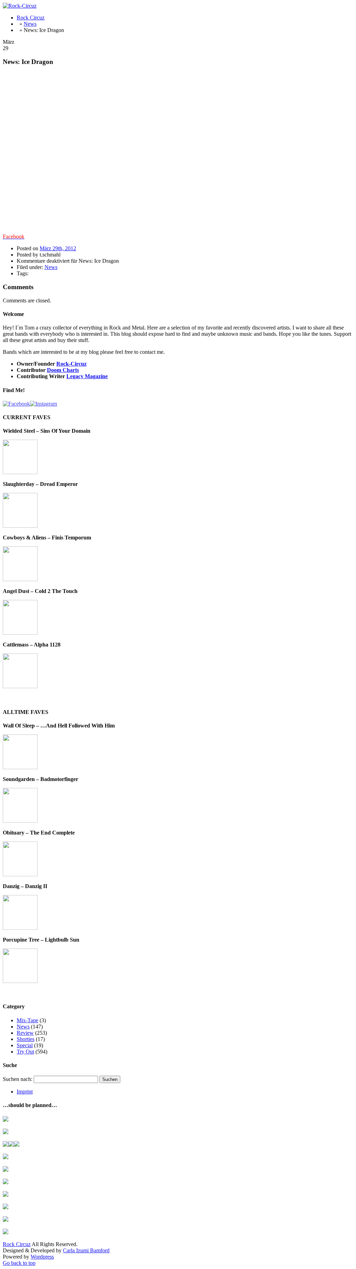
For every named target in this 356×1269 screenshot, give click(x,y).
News (30, 24)
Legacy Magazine (87, 376)
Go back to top (19, 1263)
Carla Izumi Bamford (86, 1250)
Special (25, 1045)
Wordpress (42, 1257)
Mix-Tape (27, 1020)
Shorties (25, 1039)
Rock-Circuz (71, 364)
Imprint (25, 1092)
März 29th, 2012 (58, 248)
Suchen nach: (17, 1079)
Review (25, 1033)
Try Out (25, 1052)
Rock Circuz (30, 18)
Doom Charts (63, 370)
